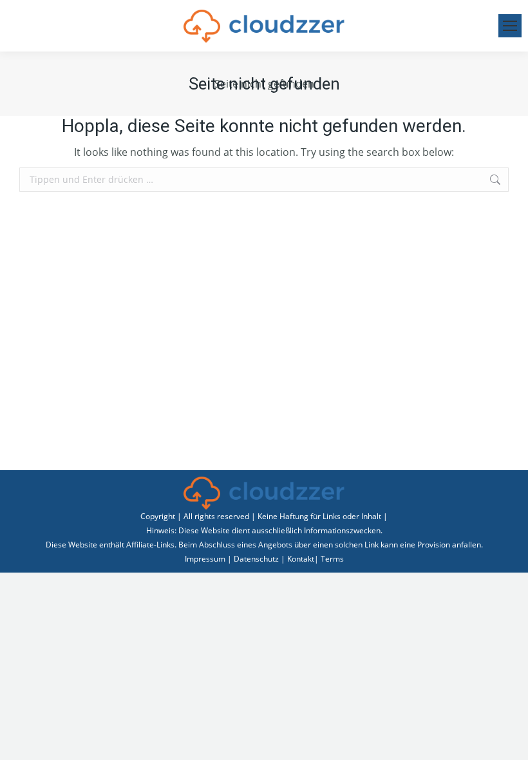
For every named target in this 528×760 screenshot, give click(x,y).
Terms (332, 558)
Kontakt (300, 558)
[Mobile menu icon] (510, 25)
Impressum (205, 558)
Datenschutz (256, 558)
